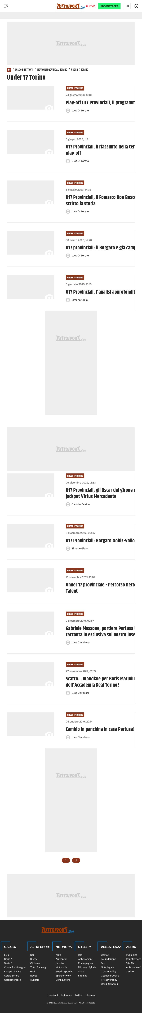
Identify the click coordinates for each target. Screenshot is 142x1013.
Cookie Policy (108, 971)
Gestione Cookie (110, 975)
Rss (80, 954)
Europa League (12, 971)
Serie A (8, 959)
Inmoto (60, 963)
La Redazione (108, 959)
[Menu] (5, 6)
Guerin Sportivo (64, 971)
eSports (34, 979)
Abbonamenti (85, 959)
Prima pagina (85, 963)
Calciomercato (12, 979)
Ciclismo (35, 963)
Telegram (90, 995)
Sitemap (82, 975)
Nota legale (107, 967)
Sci (32, 954)
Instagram (66, 995)
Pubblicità (131, 954)
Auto (58, 954)
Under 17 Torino (75, 88)
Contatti (105, 954)
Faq (103, 963)
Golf (32, 971)
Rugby (33, 959)
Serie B (8, 963)
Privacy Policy (109, 979)
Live (92, 6)
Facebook (52, 995)
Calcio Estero (11, 975)
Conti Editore (63, 979)
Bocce (33, 975)
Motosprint (62, 967)
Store (81, 971)
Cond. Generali (109, 983)
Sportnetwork (63, 975)
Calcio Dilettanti (24, 70)
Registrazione (133, 959)
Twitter (78, 995)
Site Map (131, 963)
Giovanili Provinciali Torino (52, 70)
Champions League (14, 967)
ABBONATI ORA (109, 6)
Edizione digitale (87, 967)
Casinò (130, 971)
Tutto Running (38, 967)
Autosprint (61, 959)
